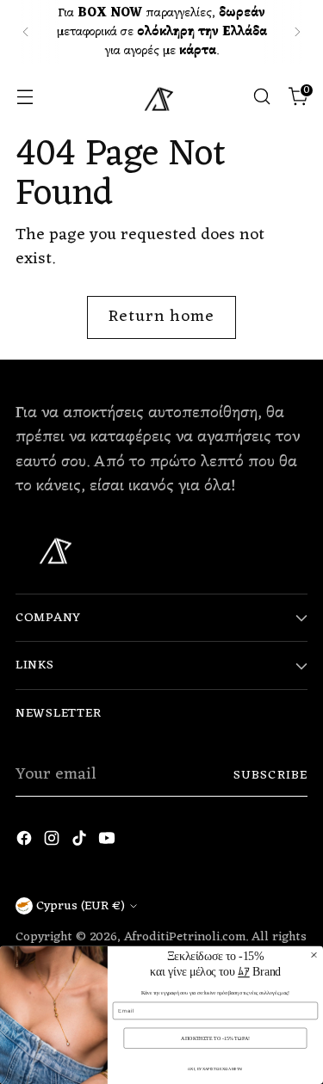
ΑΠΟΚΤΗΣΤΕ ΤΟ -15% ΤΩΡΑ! (215, 1037)
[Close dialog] (314, 955)
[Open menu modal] (24, 96)
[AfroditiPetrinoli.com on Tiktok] (81, 842)
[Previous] (26, 32)
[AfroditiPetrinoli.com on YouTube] (108, 842)
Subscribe (270, 775)
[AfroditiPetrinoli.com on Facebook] (26, 842)
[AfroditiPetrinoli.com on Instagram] (53, 842)
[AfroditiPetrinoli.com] (162, 96)
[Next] (297, 32)
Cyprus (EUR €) (80, 906)
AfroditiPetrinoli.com (184, 937)
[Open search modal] (261, 96)
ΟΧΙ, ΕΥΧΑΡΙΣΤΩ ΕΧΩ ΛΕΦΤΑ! (215, 1069)
